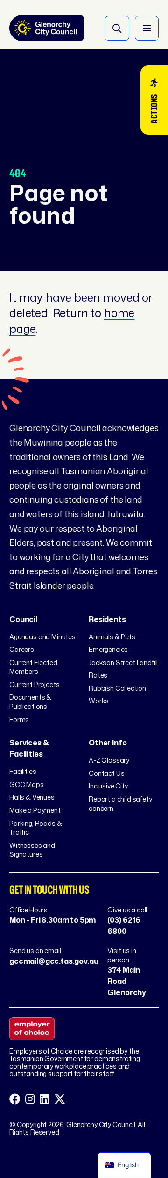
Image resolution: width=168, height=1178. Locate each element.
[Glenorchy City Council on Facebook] (15, 1099)
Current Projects (34, 684)
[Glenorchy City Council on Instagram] (30, 1099)
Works (99, 700)
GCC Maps (26, 784)
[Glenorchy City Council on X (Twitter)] (59, 1099)
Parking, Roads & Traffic (35, 828)
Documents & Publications (30, 702)
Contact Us (106, 773)
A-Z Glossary (109, 760)
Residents (107, 619)
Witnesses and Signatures (32, 850)
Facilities (22, 771)
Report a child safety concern (120, 804)
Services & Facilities (29, 748)
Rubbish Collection (117, 688)
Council (23, 619)
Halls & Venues (32, 797)
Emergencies (108, 649)
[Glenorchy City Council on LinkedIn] (44, 1099)
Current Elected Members (33, 667)
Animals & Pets (112, 636)
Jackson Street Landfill (123, 662)
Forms (19, 719)
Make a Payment (35, 810)
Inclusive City (108, 785)
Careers (21, 649)
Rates (98, 675)
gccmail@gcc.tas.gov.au (53, 961)
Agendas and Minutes (42, 636)
